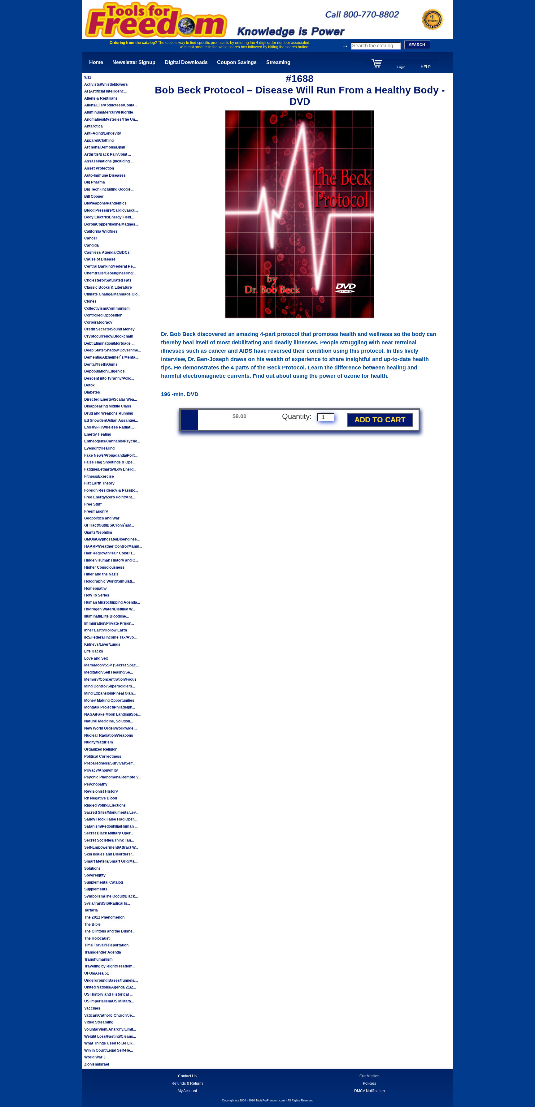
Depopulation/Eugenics (104, 371)
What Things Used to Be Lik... (109, 1043)
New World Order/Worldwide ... (110, 728)
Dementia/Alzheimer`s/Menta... (111, 357)
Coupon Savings (237, 62)
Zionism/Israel (96, 1064)
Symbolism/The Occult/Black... (111, 896)
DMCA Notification (369, 1091)
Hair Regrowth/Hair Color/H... (109, 553)
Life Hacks (93, 651)
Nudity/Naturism (98, 742)
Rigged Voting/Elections (105, 805)
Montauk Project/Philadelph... (109, 707)
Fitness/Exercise (99, 476)
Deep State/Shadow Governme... (112, 350)
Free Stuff (93, 504)
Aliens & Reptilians (101, 98)
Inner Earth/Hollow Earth (105, 630)
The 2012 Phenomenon (104, 917)
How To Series (96, 595)
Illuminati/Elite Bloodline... (106, 616)
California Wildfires (101, 231)
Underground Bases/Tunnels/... (111, 980)
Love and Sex (96, 658)
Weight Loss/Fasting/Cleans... (110, 1036)
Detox (89, 385)
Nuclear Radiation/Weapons (108, 735)
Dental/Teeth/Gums (101, 364)
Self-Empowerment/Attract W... (111, 847)
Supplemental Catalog (103, 882)
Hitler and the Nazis (101, 574)
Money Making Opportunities (109, 700)
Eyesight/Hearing (99, 448)
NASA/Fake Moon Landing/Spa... (112, 714)
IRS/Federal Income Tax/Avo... (110, 637)
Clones (90, 301)
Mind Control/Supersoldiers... (109, 686)
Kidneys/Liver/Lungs (102, 644)
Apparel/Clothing (99, 140)
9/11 (87, 77)
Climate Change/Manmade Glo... (112, 294)
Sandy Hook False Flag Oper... (110, 819)
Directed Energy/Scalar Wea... (110, 399)
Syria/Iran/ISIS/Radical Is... (107, 903)
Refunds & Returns (187, 1083)
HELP (426, 67)
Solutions (92, 868)
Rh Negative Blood (100, 798)
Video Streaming (98, 1022)
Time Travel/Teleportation (106, 945)
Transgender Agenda (102, 952)
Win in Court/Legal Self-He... (108, 1050)
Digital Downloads (186, 62)
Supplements (95, 889)
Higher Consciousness (104, 567)
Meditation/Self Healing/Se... (108, 672)
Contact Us (187, 1076)
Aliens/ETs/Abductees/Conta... (110, 105)
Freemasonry (96, 511)
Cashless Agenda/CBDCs (107, 252)
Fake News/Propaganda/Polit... (110, 455)
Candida (91, 245)
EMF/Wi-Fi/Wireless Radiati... (109, 427)
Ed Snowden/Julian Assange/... (111, 420)
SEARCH (417, 45)
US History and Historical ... (108, 994)
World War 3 (95, 1057)
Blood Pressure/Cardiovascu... (111, 210)
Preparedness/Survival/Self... (109, 763)
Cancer (90, 238)
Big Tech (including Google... (108, 189)
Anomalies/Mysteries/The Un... (111, 119)
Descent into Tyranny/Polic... (109, 378)
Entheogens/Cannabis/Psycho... (112, 441)
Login (401, 67)
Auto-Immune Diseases (105, 175)
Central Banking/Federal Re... (110, 266)
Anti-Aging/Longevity (102, 133)
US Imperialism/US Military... (109, 1001)
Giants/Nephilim (98, 532)
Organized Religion (100, 749)
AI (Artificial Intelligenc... (105, 91)
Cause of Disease (99, 259)
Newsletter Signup (133, 62)
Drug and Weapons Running (108, 413)
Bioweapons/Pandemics (105, 203)
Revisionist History (101, 791)
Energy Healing (97, 434)
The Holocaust (97, 938)
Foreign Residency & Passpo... (111, 490)
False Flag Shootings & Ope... (109, 462)
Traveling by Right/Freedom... (109, 966)
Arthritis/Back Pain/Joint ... (107, 154)
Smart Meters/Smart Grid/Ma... (110, 861)
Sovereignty (95, 875)
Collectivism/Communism (107, 308)
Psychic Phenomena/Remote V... (112, 777)
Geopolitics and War (102, 518)
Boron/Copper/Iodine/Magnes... (111, 224)
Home (96, 62)
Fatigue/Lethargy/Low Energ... (110, 469)
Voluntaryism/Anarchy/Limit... (110, 1029)
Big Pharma (94, 182)
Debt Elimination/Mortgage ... (109, 343)
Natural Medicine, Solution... (108, 721)
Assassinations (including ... (108, 161)
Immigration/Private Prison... (109, 623)
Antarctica (93, 126)
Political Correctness (102, 756)
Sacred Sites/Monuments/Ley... (111, 812)
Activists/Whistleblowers (106, 84)
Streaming (278, 62)
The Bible (92, 924)
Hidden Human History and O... (111, 560)
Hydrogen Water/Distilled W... (109, 609)
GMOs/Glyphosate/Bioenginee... (112, 539)
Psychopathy (95, 784)
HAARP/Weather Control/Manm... (113, 546)
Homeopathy (95, 588)
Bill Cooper (94, 196)
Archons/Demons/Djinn (104, 147)
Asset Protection (99, 168)
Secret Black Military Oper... (108, 833)
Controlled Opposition (103, 315)
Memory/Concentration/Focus (110, 679)
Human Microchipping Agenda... (112, 602)
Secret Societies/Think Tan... (109, 840)
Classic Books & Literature (108, 287)
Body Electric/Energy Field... (109, 217)
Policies (369, 1083)
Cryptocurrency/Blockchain (108, 336)
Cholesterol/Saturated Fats (108, 280)
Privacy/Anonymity (101, 770)
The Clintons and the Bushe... (109, 931)
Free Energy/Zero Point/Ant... (109, 497)
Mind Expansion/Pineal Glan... (110, 693)
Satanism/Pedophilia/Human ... (110, 826)
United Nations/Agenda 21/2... (110, 987)
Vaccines (92, 1008)
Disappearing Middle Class (107, 406)
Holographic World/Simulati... (109, 581)
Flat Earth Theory (99, 483)
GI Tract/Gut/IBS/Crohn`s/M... (109, 525)
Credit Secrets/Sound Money (109, 329)
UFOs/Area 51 (96, 973)
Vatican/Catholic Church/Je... (109, 1015)
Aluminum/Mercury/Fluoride (108, 112)
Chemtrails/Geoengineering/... (110, 273)
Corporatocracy (98, 322)
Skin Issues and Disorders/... (109, 854)
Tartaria (91, 910)
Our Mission (369, 1076)
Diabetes (92, 392)
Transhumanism (98, 959)
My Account (187, 1091)
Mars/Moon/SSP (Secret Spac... (111, 665)
